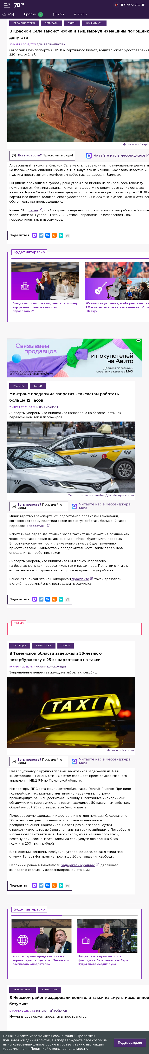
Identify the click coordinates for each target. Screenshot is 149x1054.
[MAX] (34, 235)
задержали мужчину (78, 865)
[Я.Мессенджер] (61, 235)
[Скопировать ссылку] (67, 236)
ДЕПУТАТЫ (51, 23)
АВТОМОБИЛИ (22, 990)
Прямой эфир (132, 5)
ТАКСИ (72, 23)
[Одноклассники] (54, 235)
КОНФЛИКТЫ (94, 23)
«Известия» (36, 526)
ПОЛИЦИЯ (19, 645)
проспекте (80, 579)
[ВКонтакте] (47, 235)
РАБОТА (18, 386)
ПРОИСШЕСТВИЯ (24, 23)
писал (33, 210)
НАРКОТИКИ (43, 645)
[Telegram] (41, 235)
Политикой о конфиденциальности (58, 1048)
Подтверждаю (130, 1043)
